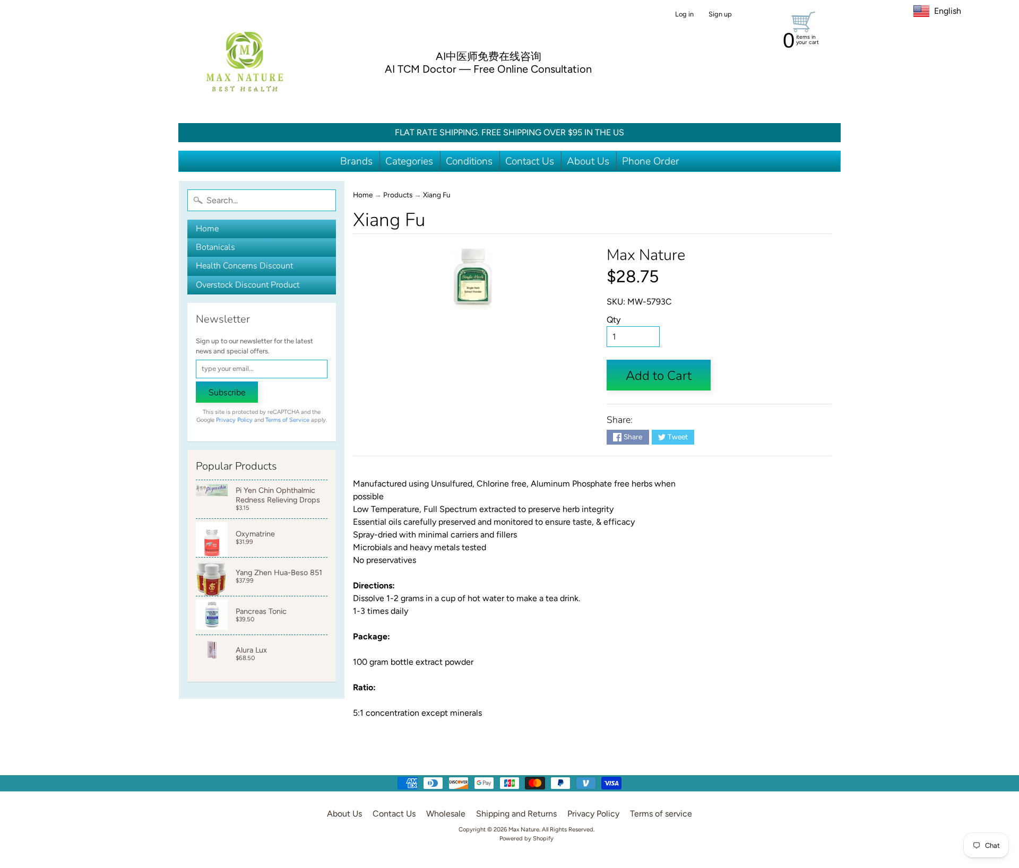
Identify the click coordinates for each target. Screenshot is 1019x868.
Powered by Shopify (526, 838)
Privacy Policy (234, 419)
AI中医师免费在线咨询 (488, 56)
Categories (409, 161)
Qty (613, 320)
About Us (588, 161)
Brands (356, 161)
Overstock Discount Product (247, 285)
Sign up (720, 14)
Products (397, 194)
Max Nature (646, 255)
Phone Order (650, 161)
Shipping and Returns (516, 814)
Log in (684, 14)
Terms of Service (287, 419)
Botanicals (215, 247)
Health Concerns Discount (244, 266)
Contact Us (529, 161)
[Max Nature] (244, 61)
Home (207, 229)
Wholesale (445, 814)
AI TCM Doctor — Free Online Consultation (488, 69)
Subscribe (227, 392)
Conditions (469, 161)
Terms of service (661, 814)
